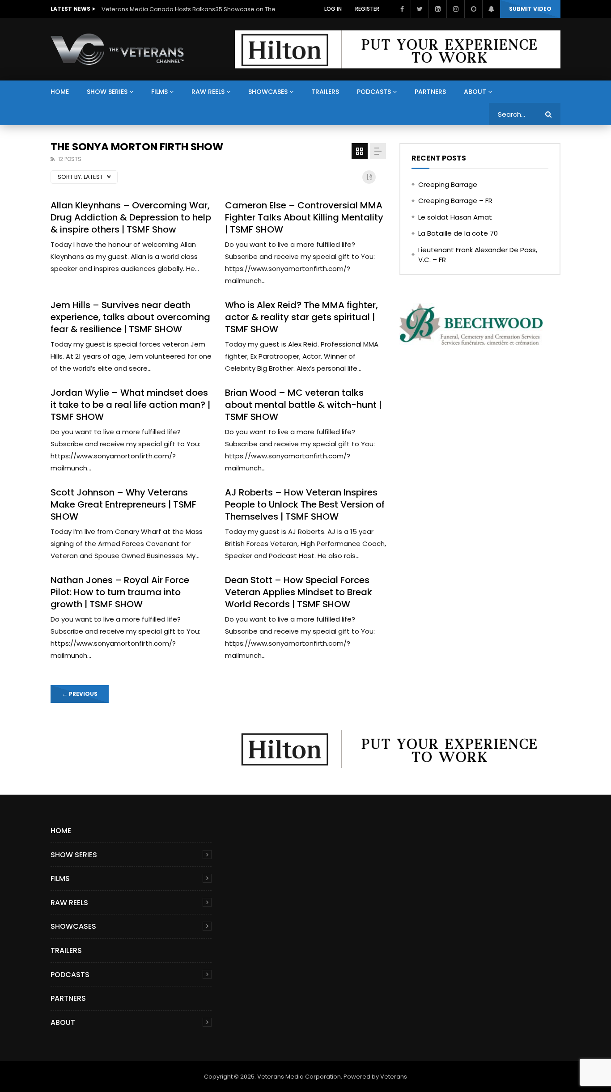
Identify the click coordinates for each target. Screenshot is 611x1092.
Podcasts (374, 91)
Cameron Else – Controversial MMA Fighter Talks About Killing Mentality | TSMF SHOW (304, 217)
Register (367, 9)
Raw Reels (208, 91)
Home (60, 91)
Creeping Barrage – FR (455, 200)
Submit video (530, 9)
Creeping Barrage (447, 184)
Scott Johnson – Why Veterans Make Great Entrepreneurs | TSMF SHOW (123, 504)
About (475, 91)
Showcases (268, 91)
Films (159, 91)
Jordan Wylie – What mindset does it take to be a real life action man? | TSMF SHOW (130, 404)
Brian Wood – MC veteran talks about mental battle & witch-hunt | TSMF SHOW (303, 404)
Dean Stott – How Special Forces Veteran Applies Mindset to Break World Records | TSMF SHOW (298, 592)
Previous (80, 694)
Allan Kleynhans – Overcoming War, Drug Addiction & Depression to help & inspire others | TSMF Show (131, 217)
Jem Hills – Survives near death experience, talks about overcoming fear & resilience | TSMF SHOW (130, 317)
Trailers (325, 91)
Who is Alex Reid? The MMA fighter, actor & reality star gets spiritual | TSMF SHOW (301, 317)
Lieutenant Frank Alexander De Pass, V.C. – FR (477, 255)
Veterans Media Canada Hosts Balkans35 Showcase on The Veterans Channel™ (191, 9)
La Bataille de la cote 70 (458, 233)
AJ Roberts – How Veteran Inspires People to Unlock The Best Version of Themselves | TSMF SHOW (305, 504)
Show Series (107, 91)
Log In (333, 9)
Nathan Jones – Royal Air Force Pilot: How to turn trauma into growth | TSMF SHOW (120, 592)
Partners (430, 91)
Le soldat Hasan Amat (455, 217)
